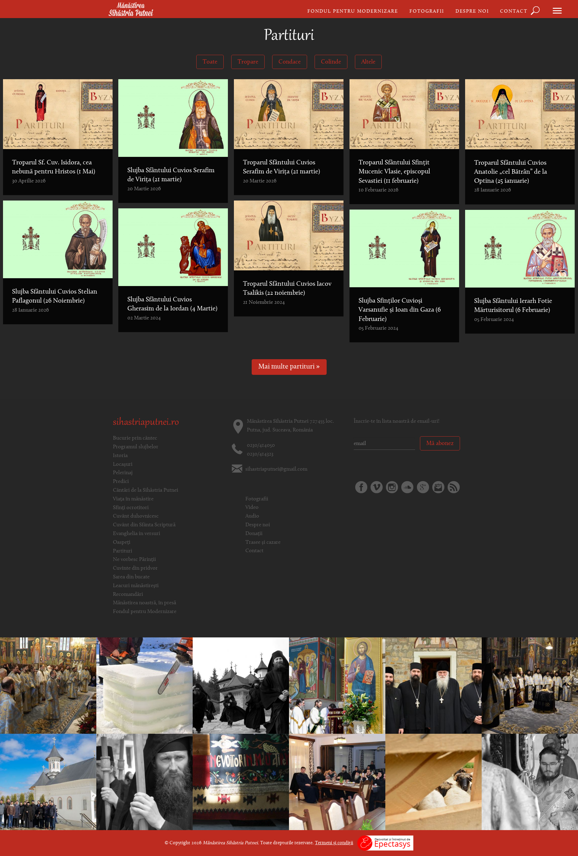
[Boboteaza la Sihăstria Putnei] (144, 685)
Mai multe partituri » (289, 366)
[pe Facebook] (361, 487)
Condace (289, 62)
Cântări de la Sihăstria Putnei (145, 490)
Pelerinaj (123, 473)
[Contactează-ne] (438, 487)
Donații (254, 534)
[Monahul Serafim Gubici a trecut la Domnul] (241, 782)
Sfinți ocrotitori (131, 508)
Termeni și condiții (334, 843)
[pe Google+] (423, 487)
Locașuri (122, 464)
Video (252, 507)
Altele (368, 62)
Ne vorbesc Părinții (134, 559)
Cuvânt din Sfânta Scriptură (144, 525)
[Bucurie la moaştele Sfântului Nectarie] (337, 782)
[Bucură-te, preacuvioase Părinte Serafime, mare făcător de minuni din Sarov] (530, 782)
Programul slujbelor (135, 447)
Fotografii (426, 11)
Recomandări (128, 594)
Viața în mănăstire (133, 499)
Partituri (122, 551)
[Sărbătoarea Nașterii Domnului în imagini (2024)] (48, 685)
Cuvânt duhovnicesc (136, 516)
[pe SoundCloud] (407, 487)
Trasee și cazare (263, 542)
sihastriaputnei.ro (146, 423)
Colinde (331, 62)
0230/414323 (260, 454)
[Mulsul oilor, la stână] (433, 782)
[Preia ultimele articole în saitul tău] (454, 487)
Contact (513, 11)
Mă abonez (440, 443)
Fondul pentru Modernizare (352, 11)
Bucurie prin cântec (135, 438)
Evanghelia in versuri (136, 534)
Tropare (248, 62)
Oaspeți (121, 542)
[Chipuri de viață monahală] (241, 685)
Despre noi (472, 11)
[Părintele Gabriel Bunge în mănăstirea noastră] (433, 685)
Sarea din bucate (131, 577)
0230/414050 (261, 445)
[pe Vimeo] (377, 487)
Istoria (120, 456)
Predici (121, 481)
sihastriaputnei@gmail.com (276, 469)
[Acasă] (130, 9)
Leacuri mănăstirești (136, 586)
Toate (210, 62)
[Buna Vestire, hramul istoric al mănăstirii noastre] (337, 685)
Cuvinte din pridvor (135, 568)
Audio (252, 516)
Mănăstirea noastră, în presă (144, 603)
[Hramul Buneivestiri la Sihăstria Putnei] (48, 782)
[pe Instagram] (392, 487)
